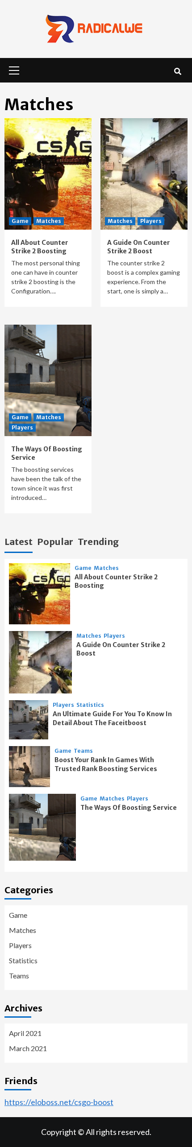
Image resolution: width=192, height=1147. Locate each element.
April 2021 (25, 1033)
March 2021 (28, 1048)
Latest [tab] (18, 541)
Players (151, 221)
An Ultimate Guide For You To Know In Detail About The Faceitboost (112, 718)
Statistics (90, 705)
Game (20, 221)
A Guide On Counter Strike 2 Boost (138, 247)
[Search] (177, 71)
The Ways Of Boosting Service (128, 808)
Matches (48, 221)
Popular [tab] (55, 541)
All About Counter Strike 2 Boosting (39, 247)
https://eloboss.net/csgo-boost (58, 1102)
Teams (83, 751)
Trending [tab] (98, 541)
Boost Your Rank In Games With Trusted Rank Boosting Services (105, 764)
